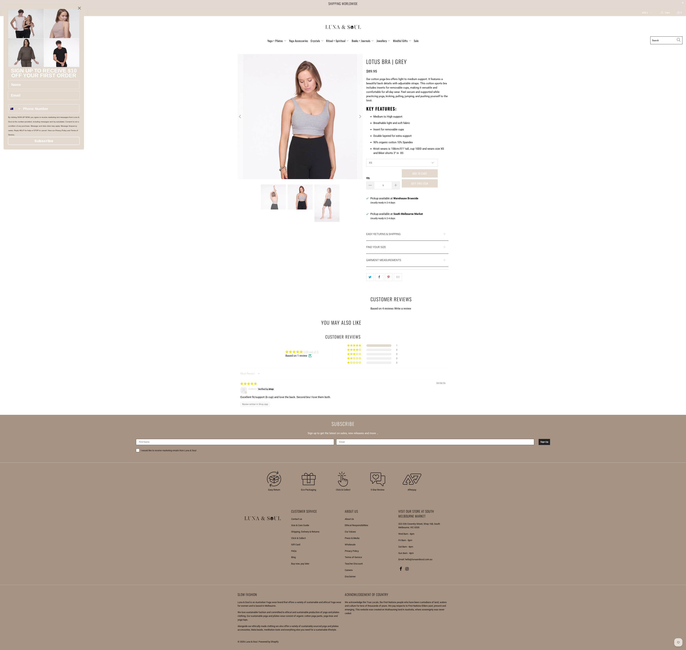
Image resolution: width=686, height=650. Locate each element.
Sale (416, 41)
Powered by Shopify (269, 641)
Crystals (316, 41)
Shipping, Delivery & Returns (305, 531)
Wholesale (350, 544)
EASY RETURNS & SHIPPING (383, 234)
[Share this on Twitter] (370, 277)
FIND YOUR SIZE (376, 247)
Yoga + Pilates (275, 41)
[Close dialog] (79, 8)
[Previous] (240, 116)
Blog (293, 557)
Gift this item (419, 183)
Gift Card (295, 544)
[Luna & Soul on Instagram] (407, 569)
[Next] (360, 116)
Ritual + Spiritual (336, 41)
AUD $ (645, 12)
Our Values (350, 531)
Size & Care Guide (300, 525)
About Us (349, 519)
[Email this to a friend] (398, 277)
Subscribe (43, 140)
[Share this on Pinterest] (388, 277)
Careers (349, 570)
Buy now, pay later (300, 563)
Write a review (402, 308)
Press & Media (352, 538)
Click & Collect (298, 538)
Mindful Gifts (401, 41)
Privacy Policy (352, 551)
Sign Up (544, 442)
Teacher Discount (354, 563)
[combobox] (14, 108)
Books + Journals (361, 41)
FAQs (294, 551)
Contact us (296, 519)
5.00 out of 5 (310, 352)
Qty (368, 178)
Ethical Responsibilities (356, 525)
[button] (354, 345)
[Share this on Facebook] (379, 277)
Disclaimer (350, 576)
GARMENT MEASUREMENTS (383, 260)
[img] (248, 383)
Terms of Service (353, 557)
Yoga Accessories (298, 41)
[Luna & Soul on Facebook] (401, 569)
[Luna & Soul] (343, 27)
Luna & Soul (251, 641)
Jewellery (382, 41)
